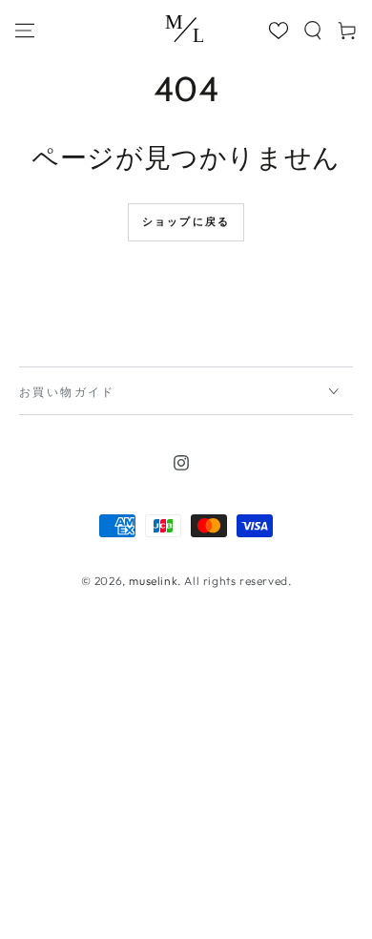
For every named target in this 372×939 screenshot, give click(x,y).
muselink (153, 581)
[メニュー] (31, 30)
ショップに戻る (186, 221)
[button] (312, 30)
